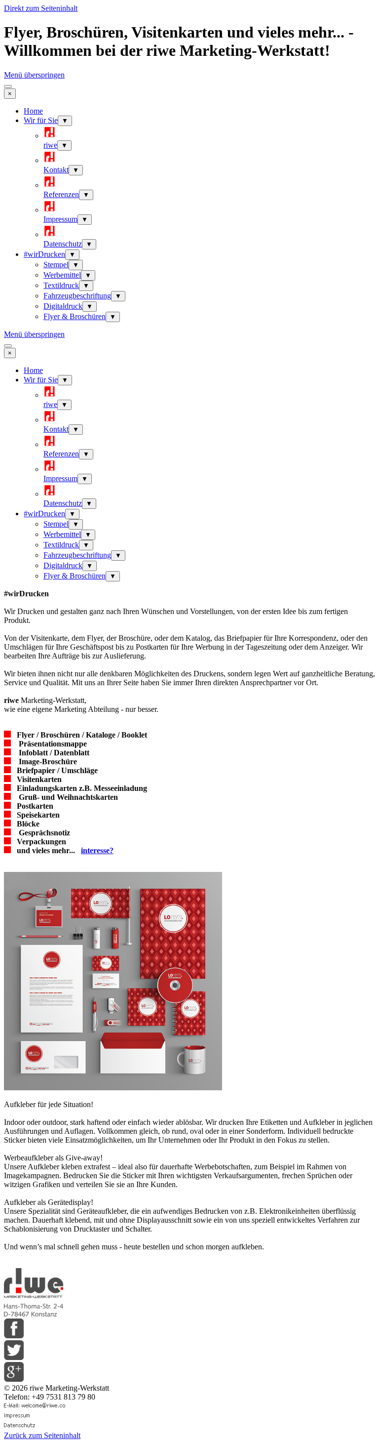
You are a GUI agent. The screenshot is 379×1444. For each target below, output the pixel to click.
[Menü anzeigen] (8, 86)
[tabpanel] (189, 656)
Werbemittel (62, 275)
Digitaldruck (62, 306)
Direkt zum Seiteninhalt (40, 8)
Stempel (56, 264)
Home (33, 111)
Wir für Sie (41, 120)
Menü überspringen (34, 75)
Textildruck (61, 285)
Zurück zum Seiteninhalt (42, 1435)
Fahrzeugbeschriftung (77, 295)
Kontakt (56, 169)
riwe (50, 145)
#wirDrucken (44, 254)
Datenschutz (62, 244)
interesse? (97, 850)
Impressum (60, 219)
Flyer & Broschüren (74, 316)
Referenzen (61, 194)
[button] (35, 1407)
